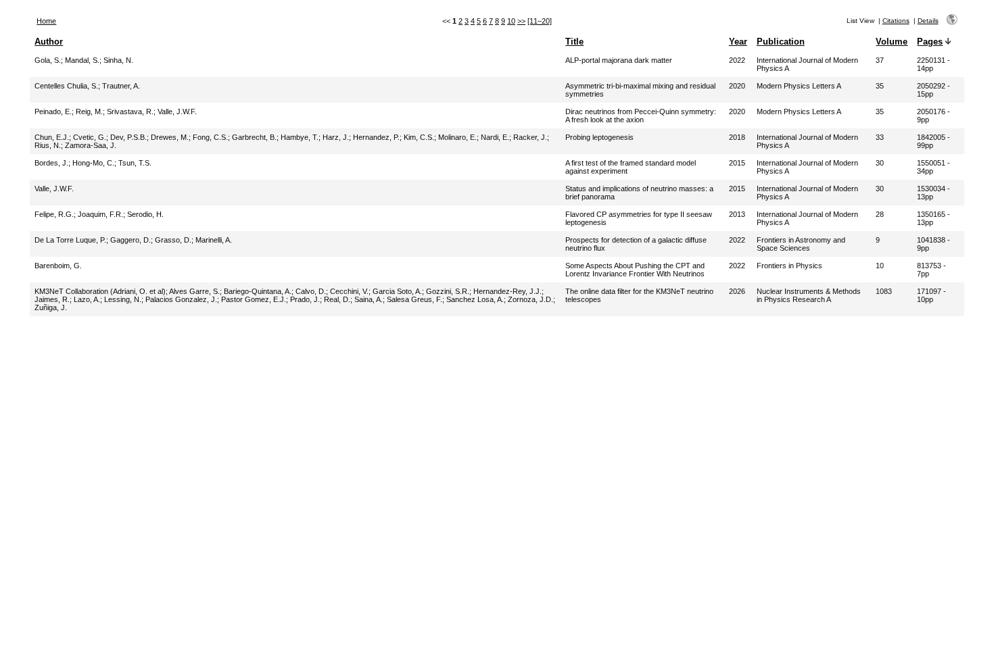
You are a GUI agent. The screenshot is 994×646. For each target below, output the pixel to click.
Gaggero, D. (130, 240)
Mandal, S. (82, 60)
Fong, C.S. (210, 137)
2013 (737, 214)
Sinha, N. (118, 60)
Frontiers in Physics (789, 266)
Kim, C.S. (419, 137)
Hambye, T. (299, 137)
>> (521, 21)
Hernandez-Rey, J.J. (507, 291)
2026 (737, 291)
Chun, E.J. (51, 137)
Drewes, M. (170, 137)
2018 (737, 137)
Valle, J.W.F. (177, 111)
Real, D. (337, 299)
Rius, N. (47, 145)
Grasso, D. (173, 240)
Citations (895, 20)
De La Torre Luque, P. (70, 240)
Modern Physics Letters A (799, 86)
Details (928, 20)
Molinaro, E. (457, 137)
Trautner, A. (121, 86)
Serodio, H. (145, 214)
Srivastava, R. (130, 111)
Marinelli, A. (213, 240)
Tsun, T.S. (134, 163)
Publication (781, 41)
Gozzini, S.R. (447, 291)
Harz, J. (336, 137)
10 (511, 21)
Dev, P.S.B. (128, 137)
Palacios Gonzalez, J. (181, 299)
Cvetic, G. (89, 137)
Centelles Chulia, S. (66, 86)
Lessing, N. (122, 299)
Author (48, 41)
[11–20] (539, 21)
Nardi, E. (495, 137)
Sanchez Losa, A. (475, 299)
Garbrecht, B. (254, 137)
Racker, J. (530, 137)
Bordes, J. (51, 163)
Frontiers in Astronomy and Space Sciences (801, 244)
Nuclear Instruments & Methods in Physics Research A (809, 295)
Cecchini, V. (349, 291)
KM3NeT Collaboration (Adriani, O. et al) (100, 291)
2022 (737, 60)
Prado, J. (305, 299)
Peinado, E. (53, 111)
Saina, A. (368, 299)
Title (574, 41)
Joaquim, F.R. (100, 214)
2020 (737, 86)
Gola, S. (47, 60)
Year (738, 41)
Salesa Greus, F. (414, 299)
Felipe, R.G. (54, 214)
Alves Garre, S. (194, 291)
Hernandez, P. (376, 137)
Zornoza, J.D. (530, 299)
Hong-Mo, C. (93, 163)
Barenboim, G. (58, 266)
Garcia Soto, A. (397, 291)
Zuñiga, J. (50, 307)
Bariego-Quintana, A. (257, 291)
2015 (737, 163)
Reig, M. (89, 111)
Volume (891, 41)
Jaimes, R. (52, 299)
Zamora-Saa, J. (90, 145)
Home (46, 21)
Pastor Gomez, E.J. (253, 299)
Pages (930, 41)
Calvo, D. (310, 291)
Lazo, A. (87, 299)
